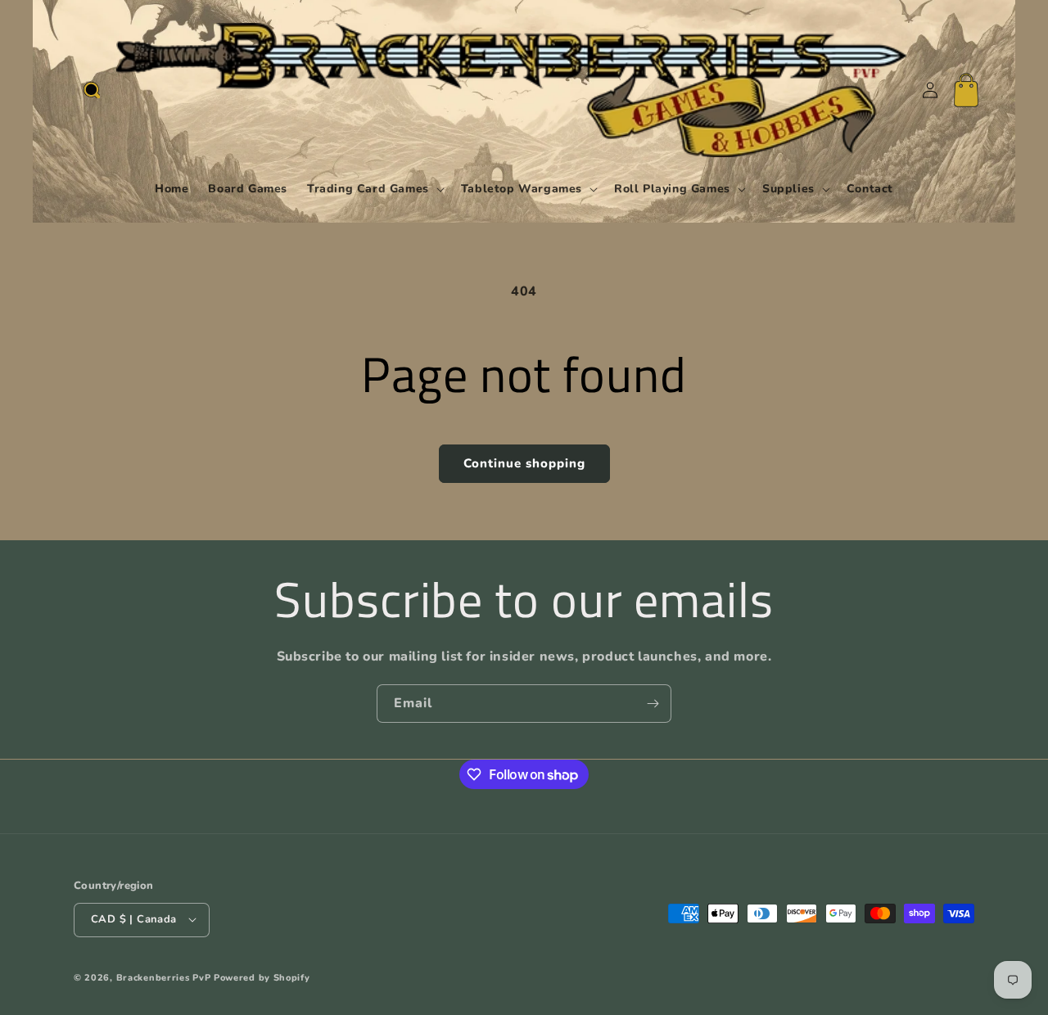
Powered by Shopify (262, 977)
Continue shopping (524, 463)
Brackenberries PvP (163, 977)
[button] (92, 90)
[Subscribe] (653, 703)
